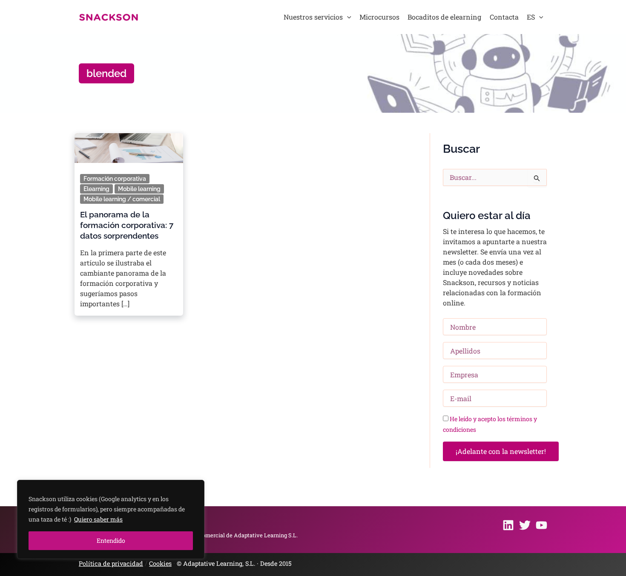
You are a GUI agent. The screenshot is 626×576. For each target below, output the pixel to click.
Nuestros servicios (313, 16)
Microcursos (379, 16)
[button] (347, 17)
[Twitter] (525, 525)
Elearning (96, 188)
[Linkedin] (508, 525)
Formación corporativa (114, 178)
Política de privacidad (111, 563)
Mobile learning (139, 188)
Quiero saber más (98, 519)
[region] (110, 519)
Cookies (160, 563)
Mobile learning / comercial (121, 199)
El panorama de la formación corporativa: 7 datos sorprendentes (126, 225)
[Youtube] (541, 525)
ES (531, 16)
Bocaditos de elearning (444, 16)
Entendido (111, 540)
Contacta (504, 16)
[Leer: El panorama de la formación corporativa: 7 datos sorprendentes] (129, 145)
